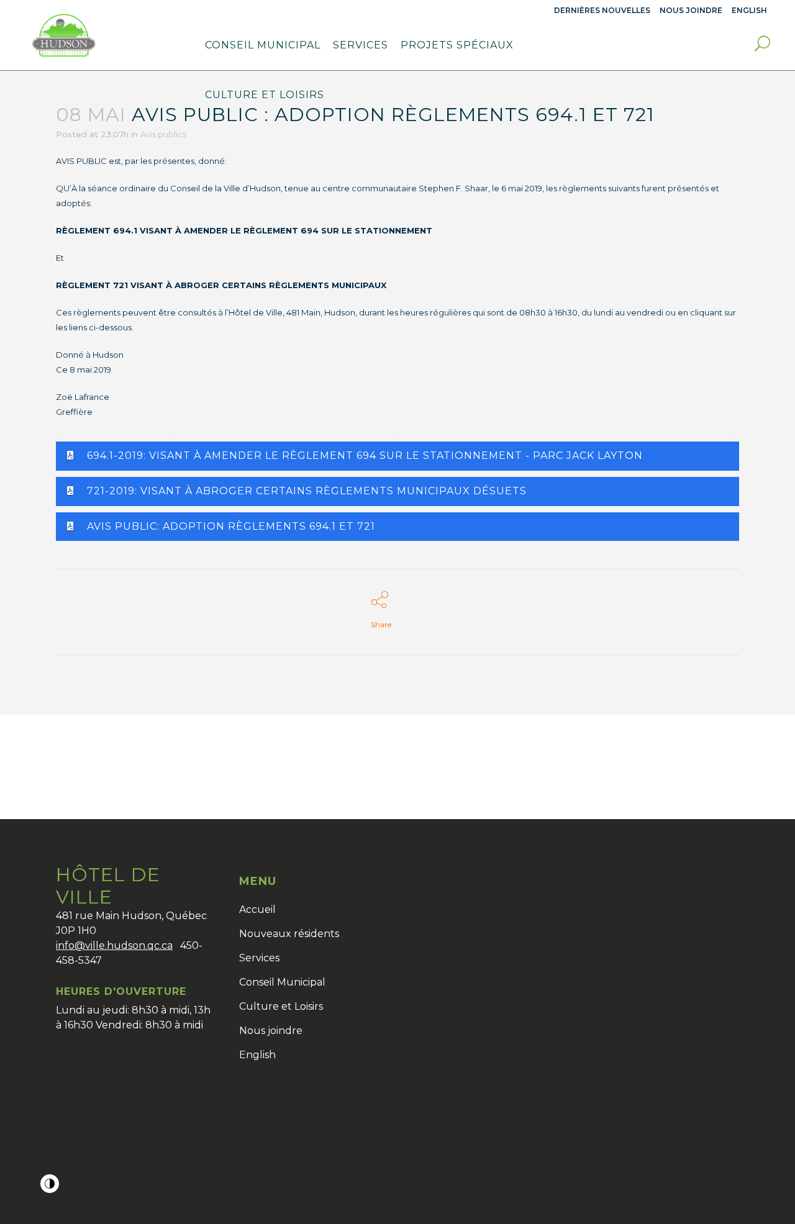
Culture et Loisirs (281, 1006)
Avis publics (163, 134)
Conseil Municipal (282, 982)
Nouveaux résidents (289, 934)
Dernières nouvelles (602, 10)
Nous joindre (691, 10)
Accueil (257, 909)
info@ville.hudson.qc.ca (114, 945)
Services (259, 958)
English (257, 1055)
